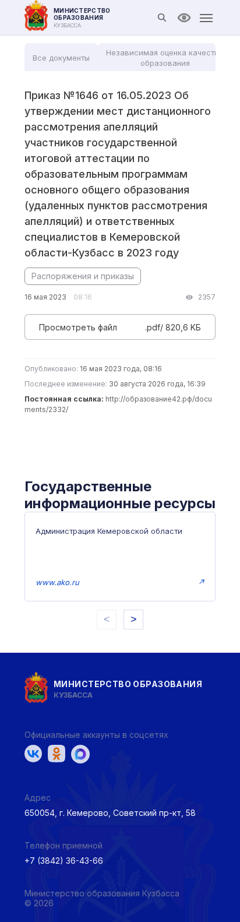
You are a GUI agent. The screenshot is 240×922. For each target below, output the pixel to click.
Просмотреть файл (78, 327)
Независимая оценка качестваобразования (165, 58)
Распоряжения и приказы (82, 276)
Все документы (61, 57)
